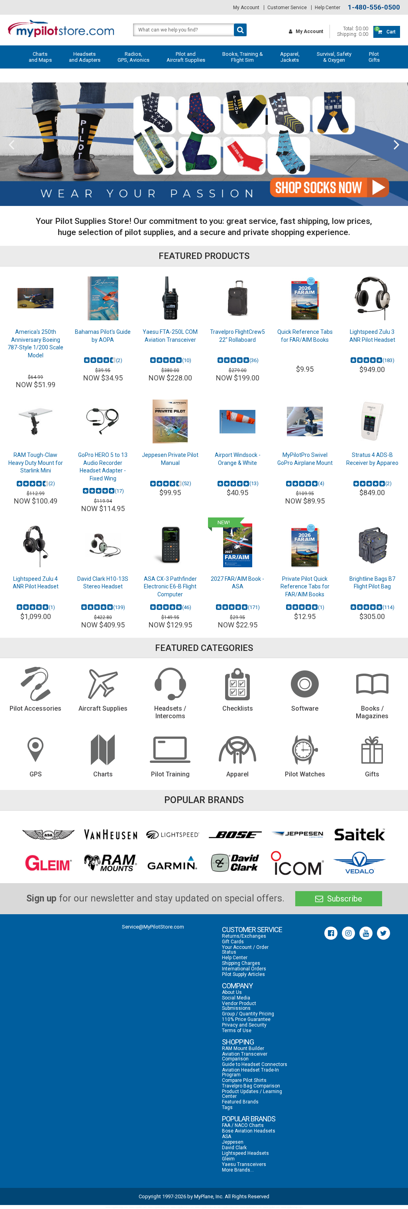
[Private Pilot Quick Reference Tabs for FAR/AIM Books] (305, 545)
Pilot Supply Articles (243, 974)
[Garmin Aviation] (172, 863)
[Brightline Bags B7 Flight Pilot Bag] (372, 545)
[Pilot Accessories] (35, 684)
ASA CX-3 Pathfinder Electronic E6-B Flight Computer (170, 587)
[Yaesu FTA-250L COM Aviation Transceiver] (170, 298)
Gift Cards (233, 941)
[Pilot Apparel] (237, 750)
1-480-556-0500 (374, 7)
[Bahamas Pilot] (103, 298)
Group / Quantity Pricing (248, 1013)
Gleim (228, 1158)
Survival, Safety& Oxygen (334, 57)
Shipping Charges (241, 963)
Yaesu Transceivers (244, 1164)
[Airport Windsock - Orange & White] (237, 421)
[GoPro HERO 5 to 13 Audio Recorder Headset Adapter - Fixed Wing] (103, 421)
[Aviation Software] (305, 684)
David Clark (234, 1147)
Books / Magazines (372, 712)
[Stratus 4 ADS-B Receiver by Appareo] (372, 421)
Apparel (237, 774)
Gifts (372, 774)
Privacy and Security (244, 1025)
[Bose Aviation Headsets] (235, 834)
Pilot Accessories (35, 708)
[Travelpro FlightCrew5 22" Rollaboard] (237, 298)
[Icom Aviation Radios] (297, 863)
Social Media (236, 997)
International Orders (244, 968)
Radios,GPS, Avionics (133, 57)
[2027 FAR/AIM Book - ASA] (237, 545)
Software (304, 708)
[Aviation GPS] (35, 750)
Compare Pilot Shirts (244, 1080)
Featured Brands (240, 1101)
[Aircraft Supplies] (103, 684)
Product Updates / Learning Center (252, 1094)
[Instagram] (348, 933)
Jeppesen (232, 1142)
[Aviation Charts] (103, 750)
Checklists (237, 708)
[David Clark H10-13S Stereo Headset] (103, 545)
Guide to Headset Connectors (254, 1064)
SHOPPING (238, 1042)
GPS (35, 774)
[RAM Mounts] (110, 862)
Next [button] (396, 144)
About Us (232, 992)
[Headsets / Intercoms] (170, 684)
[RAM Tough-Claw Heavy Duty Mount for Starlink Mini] (35, 421)
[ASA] (48, 834)
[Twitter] (383, 933)
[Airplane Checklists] (237, 684)
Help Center (327, 7)
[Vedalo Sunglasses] (359, 863)
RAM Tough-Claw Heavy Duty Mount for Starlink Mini (35, 463)
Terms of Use (236, 1030)
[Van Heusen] (110, 835)
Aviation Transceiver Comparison (244, 1056)
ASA (226, 1136)
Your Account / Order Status (245, 949)
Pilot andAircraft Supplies (186, 57)
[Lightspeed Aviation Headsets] (172, 835)
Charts (103, 774)
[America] (35, 298)
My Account (246, 7)
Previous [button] (11, 144)
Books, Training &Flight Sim (242, 57)
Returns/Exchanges (244, 936)
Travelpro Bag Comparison (251, 1086)
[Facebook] (330, 933)
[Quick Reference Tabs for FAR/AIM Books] (305, 298)
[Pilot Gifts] (372, 750)
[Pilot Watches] (305, 750)
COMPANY (237, 986)
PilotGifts (374, 57)
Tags (227, 1107)
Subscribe (343, 898)
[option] (204, 144)
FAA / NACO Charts (243, 1125)
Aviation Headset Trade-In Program (250, 1072)
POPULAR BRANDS (248, 1119)
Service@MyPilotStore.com (153, 927)
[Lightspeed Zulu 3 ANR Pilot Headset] (372, 298)
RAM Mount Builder (243, 1048)
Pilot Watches (305, 774)
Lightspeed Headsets (245, 1153)
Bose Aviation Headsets (248, 1131)
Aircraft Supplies (103, 708)
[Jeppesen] (297, 835)
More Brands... (238, 1170)
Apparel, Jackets (290, 57)
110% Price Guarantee (246, 1019)
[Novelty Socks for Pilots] (204, 144)
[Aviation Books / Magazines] (372, 684)
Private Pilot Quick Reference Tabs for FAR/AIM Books (305, 587)
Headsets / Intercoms (170, 712)
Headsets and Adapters (84, 57)
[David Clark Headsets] (235, 863)
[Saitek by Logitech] (359, 835)
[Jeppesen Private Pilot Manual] (170, 421)
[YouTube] (366, 933)
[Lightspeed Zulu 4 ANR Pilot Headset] (35, 545)
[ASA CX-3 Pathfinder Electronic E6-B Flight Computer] (170, 545)
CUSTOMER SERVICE (252, 929)
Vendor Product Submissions (239, 1006)
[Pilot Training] (170, 750)
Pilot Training (170, 774)
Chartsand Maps (40, 57)
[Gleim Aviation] (48, 862)
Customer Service (287, 7)
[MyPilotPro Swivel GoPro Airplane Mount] (305, 421)
